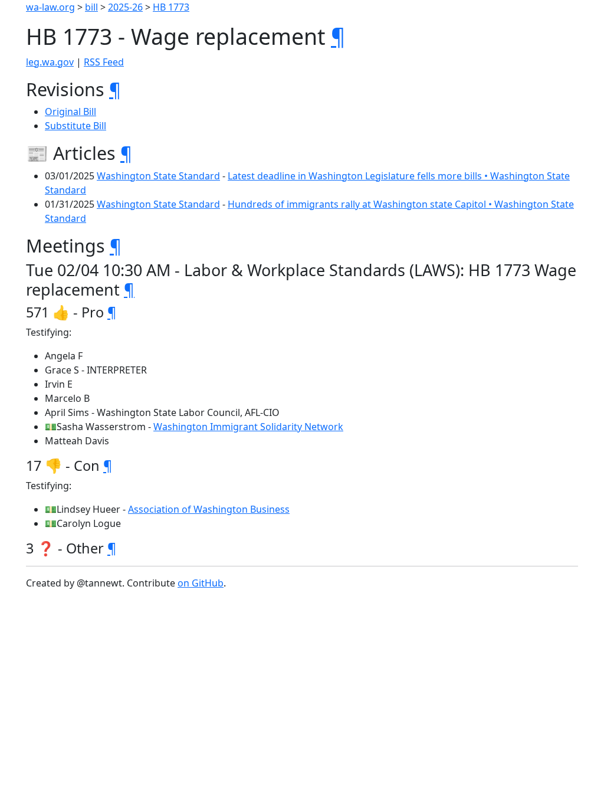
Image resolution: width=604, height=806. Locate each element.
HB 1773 (171, 7)
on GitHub (201, 582)
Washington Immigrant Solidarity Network (248, 426)
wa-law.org (50, 7)
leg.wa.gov (50, 61)
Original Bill (70, 111)
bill (91, 7)
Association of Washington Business (209, 509)
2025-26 (125, 7)
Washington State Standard (158, 175)
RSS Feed (104, 61)
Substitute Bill (75, 125)
